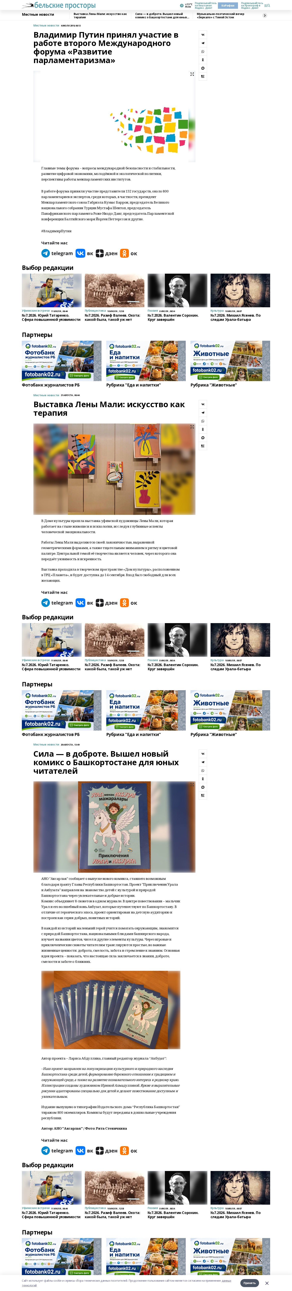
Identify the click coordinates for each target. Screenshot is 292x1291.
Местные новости (38, 14)
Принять (250, 1283)
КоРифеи (227, 5)
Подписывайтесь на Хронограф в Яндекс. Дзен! (251, 5)
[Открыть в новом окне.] (57, 253)
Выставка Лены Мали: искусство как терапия (100, 15)
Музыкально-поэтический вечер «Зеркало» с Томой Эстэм (220, 15)
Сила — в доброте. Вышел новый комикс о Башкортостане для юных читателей (161, 15)
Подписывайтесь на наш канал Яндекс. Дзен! (205, 5)
